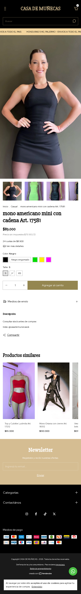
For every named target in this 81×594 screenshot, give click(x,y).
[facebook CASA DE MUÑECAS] (35, 513)
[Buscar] (74, 21)
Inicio (5, 206)
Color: (9, 253)
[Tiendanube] (40, 574)
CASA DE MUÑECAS (40, 9)
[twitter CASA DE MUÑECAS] (54, 513)
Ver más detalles (15, 246)
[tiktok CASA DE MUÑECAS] (45, 513)
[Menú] (6, 9)
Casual (14, 206)
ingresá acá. (60, 564)
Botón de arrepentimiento (40, 568)
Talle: (6, 267)
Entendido (37, 586)
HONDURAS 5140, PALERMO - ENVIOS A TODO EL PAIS (48, 31)
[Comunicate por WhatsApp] (73, 571)
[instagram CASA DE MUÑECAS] (26, 513)
